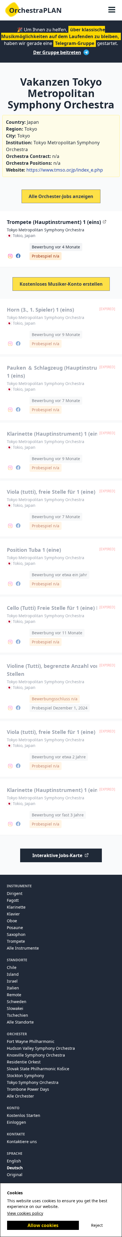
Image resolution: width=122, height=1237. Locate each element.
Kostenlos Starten (23, 1115)
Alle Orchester (20, 1096)
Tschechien (17, 1015)
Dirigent (14, 893)
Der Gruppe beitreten (57, 52)
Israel (12, 981)
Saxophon (16, 934)
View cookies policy (25, 1213)
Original (14, 1174)
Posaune (15, 927)
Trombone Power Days (28, 1089)
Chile (11, 967)
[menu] (111, 10)
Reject (97, 1225)
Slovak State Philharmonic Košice (38, 1068)
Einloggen (16, 1122)
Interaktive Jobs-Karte (57, 855)
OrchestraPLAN (35, 10)
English (14, 1161)
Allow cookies (43, 1225)
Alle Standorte (20, 1022)
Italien (13, 988)
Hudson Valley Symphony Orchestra (41, 1048)
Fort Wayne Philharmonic (30, 1041)
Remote (14, 994)
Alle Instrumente (23, 948)
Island (13, 974)
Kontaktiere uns (22, 1141)
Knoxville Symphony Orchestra (36, 1055)
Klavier (13, 914)
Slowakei (15, 1008)
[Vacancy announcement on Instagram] (10, 255)
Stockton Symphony (25, 1075)
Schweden (16, 1001)
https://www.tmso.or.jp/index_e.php (64, 170)
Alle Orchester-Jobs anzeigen (61, 196)
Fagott (13, 900)
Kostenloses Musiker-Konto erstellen (61, 284)
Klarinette (16, 907)
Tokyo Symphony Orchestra (32, 1082)
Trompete (16, 941)
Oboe (12, 920)
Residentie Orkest (24, 1062)
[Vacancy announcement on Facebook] (18, 255)
